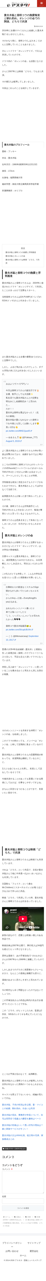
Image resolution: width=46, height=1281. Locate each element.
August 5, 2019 (13, 441)
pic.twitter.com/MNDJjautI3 (18, 431)
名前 (4, 1196)
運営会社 (34, 1251)
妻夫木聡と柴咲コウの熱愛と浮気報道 (20, 252)
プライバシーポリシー (12, 1245)
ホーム (23, 1255)
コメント (7, 1169)
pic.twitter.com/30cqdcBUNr (18, 630)
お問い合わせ (12, 1251)
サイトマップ (34, 1243)
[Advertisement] (23, 116)
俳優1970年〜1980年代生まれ (15, 1149)
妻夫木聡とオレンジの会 (15, 256)
